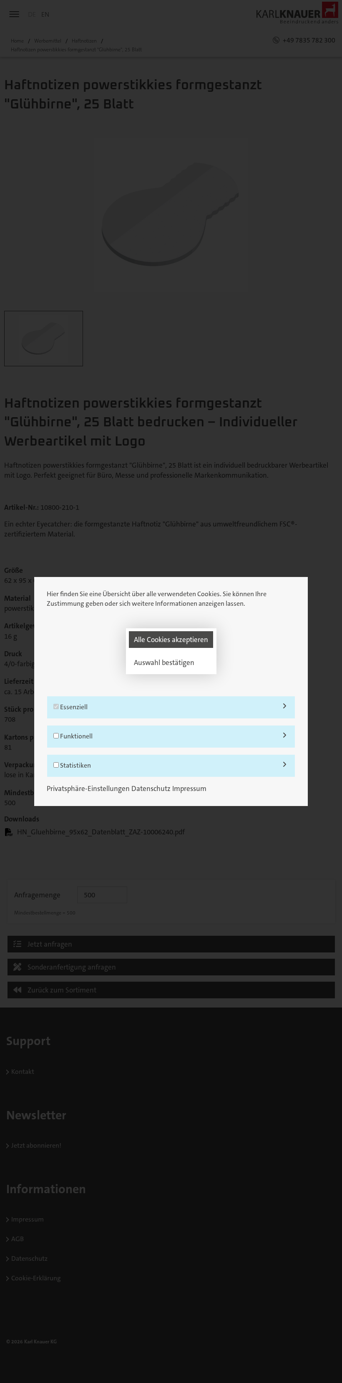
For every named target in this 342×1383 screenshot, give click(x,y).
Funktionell (76, 736)
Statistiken (75, 765)
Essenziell (73, 707)
